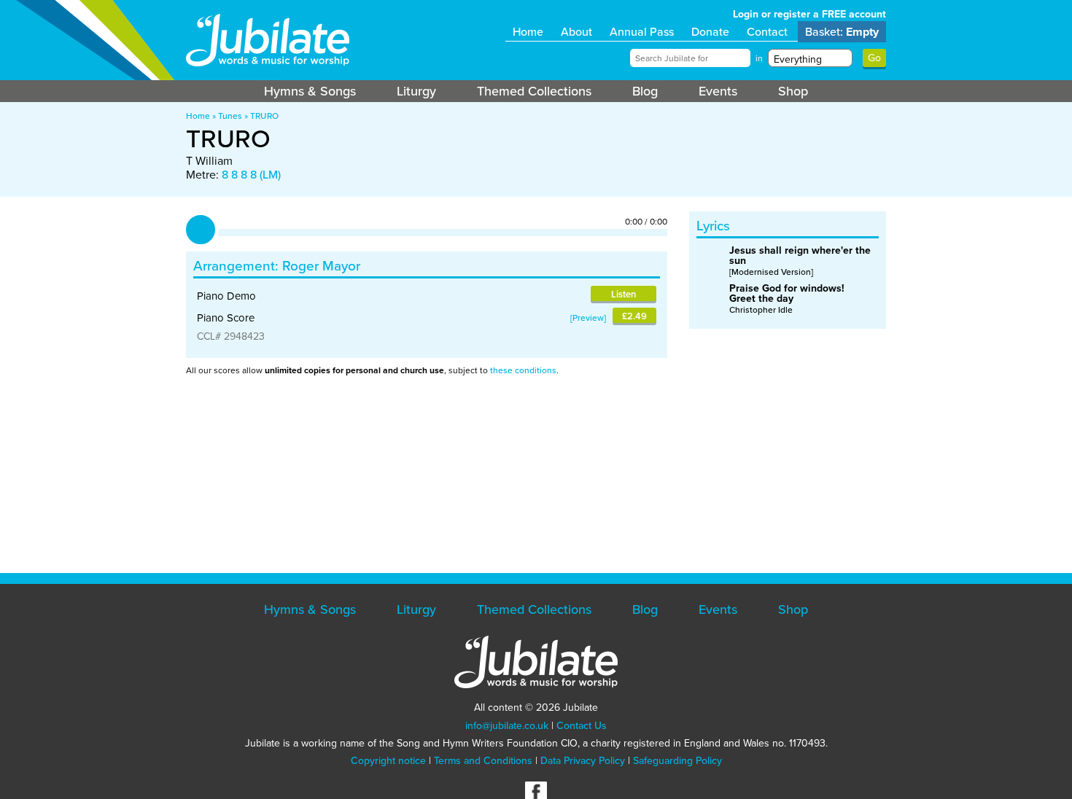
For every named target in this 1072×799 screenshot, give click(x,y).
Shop (793, 91)
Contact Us (581, 725)
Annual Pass (642, 31)
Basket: (842, 31)
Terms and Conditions (483, 760)
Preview (588, 317)
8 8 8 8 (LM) (251, 174)
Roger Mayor (321, 265)
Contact (767, 31)
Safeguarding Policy (677, 760)
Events (718, 91)
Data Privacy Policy (582, 760)
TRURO (264, 115)
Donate (710, 31)
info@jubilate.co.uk (506, 725)
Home (528, 31)
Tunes (230, 115)
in (759, 58)
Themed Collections (534, 91)
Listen (623, 294)
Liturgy (416, 91)
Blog (645, 91)
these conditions (523, 370)
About (576, 31)
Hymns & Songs (310, 91)
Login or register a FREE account (809, 14)
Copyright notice (388, 760)
